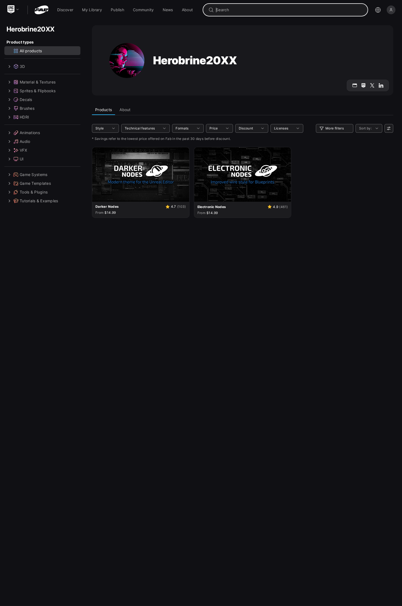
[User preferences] (388, 128)
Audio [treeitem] (25, 141)
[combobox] (289, 10)
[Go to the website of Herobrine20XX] (354, 85)
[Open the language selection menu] (378, 9)
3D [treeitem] (22, 66)
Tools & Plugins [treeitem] (34, 192)
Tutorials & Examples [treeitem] (39, 200)
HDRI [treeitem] (24, 117)
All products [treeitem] (31, 50)
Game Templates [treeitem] (35, 183)
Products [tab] (103, 109)
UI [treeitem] (22, 159)
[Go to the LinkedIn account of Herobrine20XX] (381, 85)
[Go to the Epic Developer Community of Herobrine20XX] (363, 85)
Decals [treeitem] (26, 99)
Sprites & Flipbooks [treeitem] (38, 90)
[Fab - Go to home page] (41, 9)
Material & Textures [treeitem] (38, 82)
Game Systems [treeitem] (33, 174)
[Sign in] (391, 9)
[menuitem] (65, 9)
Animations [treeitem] (30, 132)
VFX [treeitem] (23, 150)
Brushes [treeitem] (27, 108)
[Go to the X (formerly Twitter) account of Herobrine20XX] (372, 85)
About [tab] (125, 109)
